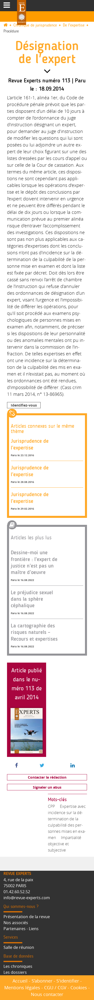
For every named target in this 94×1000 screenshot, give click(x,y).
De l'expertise (73, 25)
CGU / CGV (55, 988)
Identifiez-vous (24, 405)
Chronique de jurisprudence (35, 25)
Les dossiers (15, 972)
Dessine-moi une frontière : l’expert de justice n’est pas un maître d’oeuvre (34, 562)
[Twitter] (42, 765)
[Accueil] (8, 25)
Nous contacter (47, 994)
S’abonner (42, 981)
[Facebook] (16, 765)
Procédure (11, 31)
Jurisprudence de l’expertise (30, 444)
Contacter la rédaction (47, 777)
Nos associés (16, 922)
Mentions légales (22, 988)
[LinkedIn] (72, 765)
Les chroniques (18, 966)
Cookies (78, 988)
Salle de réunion (19, 947)
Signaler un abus (47, 787)
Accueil (20, 981)
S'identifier (67, 981)
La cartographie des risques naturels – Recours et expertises (34, 632)
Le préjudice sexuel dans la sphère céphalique (32, 599)
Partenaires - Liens (21, 928)
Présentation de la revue (27, 916)
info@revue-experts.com (27, 897)
